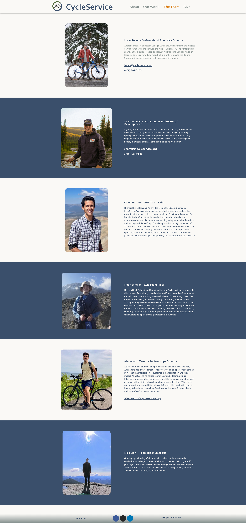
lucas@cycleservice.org (138, 65)
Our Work (151, 6)
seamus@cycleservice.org (140, 149)
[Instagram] (123, 518)
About (134, 6)
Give (186, 6)
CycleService (89, 6)
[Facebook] (116, 518)
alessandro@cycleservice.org (142, 398)
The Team (172, 6)
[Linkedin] (130, 518)
